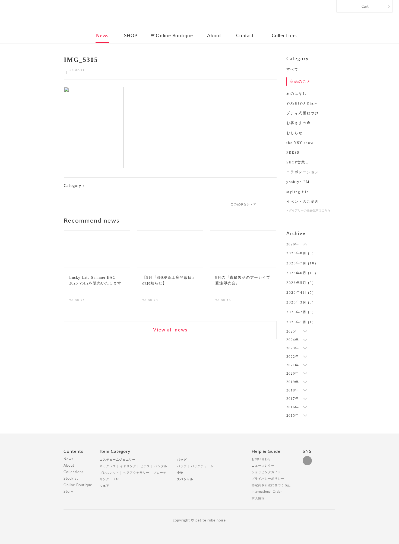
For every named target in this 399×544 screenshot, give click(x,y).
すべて (292, 69)
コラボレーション (302, 172)
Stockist (71, 478)
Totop (340, 454)
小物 (180, 472)
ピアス (145, 466)
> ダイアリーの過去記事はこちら (308, 210)
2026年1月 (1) (300, 322)
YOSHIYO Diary (302, 103)
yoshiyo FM (298, 182)
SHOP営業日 (297, 162)
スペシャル (185, 479)
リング (104, 479)
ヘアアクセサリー (136, 472)
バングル (160, 466)
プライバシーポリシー (268, 478)
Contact (245, 35)
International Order (267, 491)
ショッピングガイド (266, 472)
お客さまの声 (298, 123)
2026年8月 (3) (300, 253)
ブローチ (159, 472)
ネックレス (108, 466)
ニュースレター (263, 465)
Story (68, 492)
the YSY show (300, 143)
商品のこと (300, 82)
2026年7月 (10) (301, 263)
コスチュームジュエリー (117, 459)
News (102, 35)
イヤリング (128, 466)
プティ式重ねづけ (302, 113)
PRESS (292, 152)
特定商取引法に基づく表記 (271, 485)
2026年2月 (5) (300, 312)
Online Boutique (174, 35)
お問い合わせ (261, 459)
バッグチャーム (202, 466)
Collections (284, 35)
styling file (297, 192)
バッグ (182, 459)
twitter (274, 204)
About (214, 35)
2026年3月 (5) (300, 302)
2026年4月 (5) (300, 292)
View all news (170, 330)
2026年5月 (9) (300, 283)
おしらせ (294, 133)
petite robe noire (198, 17)
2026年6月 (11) (301, 273)
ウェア (104, 485)
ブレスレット (109, 472)
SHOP (130, 35)
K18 (116, 479)
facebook (265, 204)
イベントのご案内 (302, 202)
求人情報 (258, 498)
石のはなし (296, 93)
